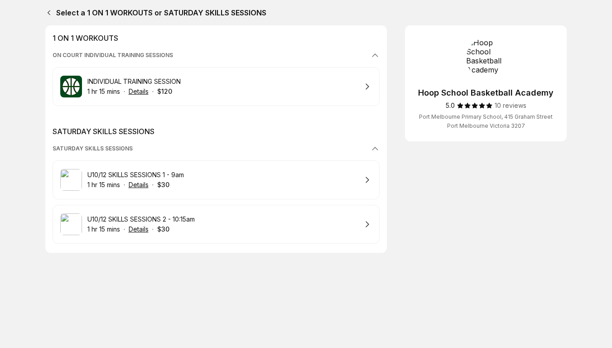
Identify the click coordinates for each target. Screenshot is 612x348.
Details (139, 91)
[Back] (47, 13)
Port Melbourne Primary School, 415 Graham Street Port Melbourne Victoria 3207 (486, 121)
